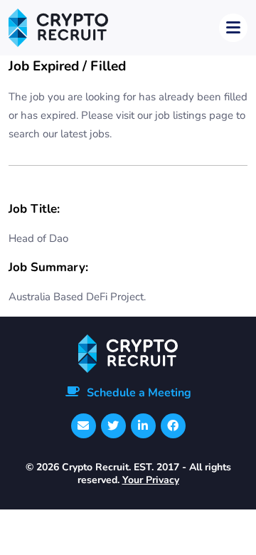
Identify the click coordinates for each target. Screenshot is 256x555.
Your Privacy (150, 480)
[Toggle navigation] (233, 28)
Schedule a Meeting (139, 393)
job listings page (194, 115)
